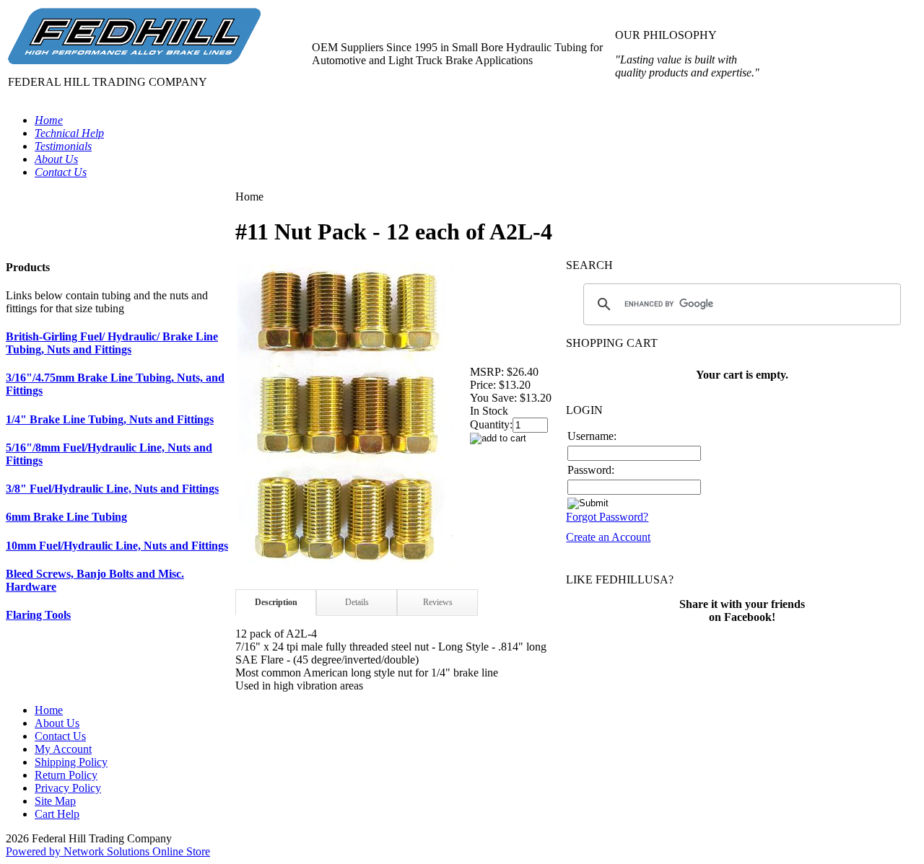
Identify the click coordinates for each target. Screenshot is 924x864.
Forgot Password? (607, 517)
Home (49, 710)
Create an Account (608, 537)
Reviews (438, 602)
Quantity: (491, 424)
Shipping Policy (71, 762)
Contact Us (60, 736)
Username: (591, 436)
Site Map (55, 801)
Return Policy (66, 775)
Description (276, 602)
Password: (590, 470)
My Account (63, 749)
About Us (57, 723)
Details (357, 602)
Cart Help (57, 814)
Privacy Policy (68, 788)
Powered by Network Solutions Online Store (108, 851)
